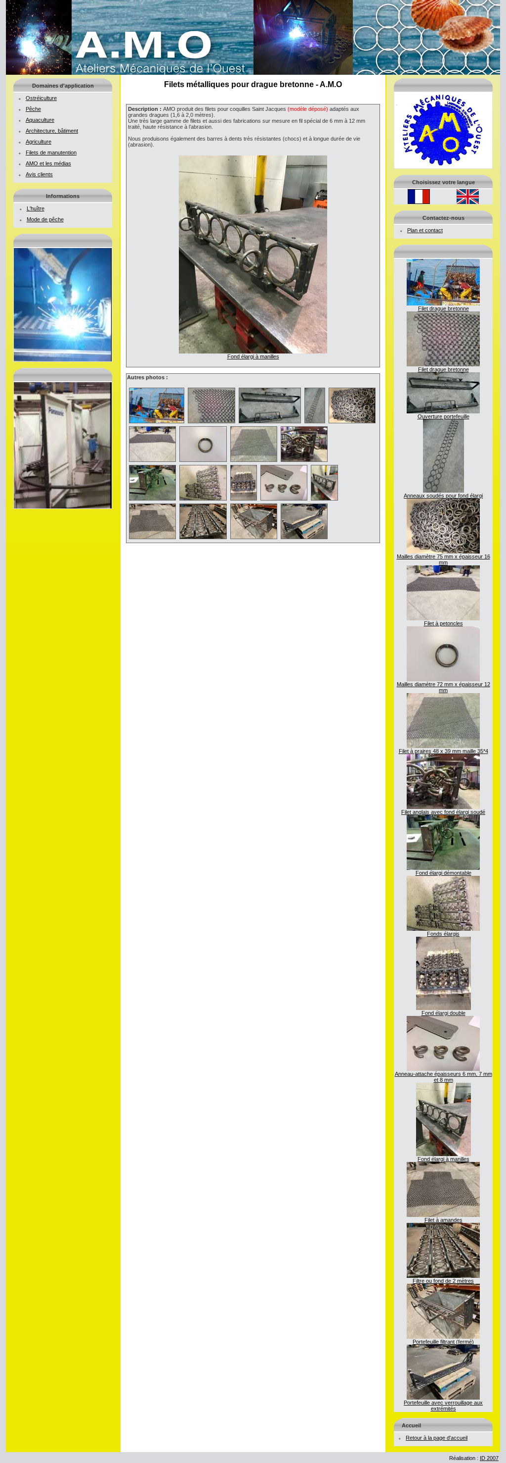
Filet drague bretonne (443, 308)
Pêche (33, 109)
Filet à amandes (443, 1220)
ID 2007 (489, 1458)
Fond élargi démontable (443, 873)
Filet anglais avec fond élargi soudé (443, 812)
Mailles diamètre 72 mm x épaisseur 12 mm (443, 687)
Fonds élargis (443, 934)
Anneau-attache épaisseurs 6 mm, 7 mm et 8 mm (443, 1077)
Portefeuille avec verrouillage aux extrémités (443, 1406)
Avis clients (39, 174)
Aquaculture (40, 120)
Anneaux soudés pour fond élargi (443, 496)
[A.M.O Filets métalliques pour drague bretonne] (253, 73)
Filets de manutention (51, 152)
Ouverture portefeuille (443, 416)
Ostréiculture (41, 98)
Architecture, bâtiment (52, 131)
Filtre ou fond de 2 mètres (443, 1281)
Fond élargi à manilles (443, 1159)
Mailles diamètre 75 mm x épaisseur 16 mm (443, 559)
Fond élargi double (443, 1013)
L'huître (35, 208)
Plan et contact (425, 230)
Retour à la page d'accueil (436, 1438)
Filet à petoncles (443, 623)
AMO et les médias (48, 163)
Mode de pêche (45, 219)
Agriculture (38, 142)
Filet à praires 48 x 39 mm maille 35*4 (443, 751)
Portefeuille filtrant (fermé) (443, 1342)
